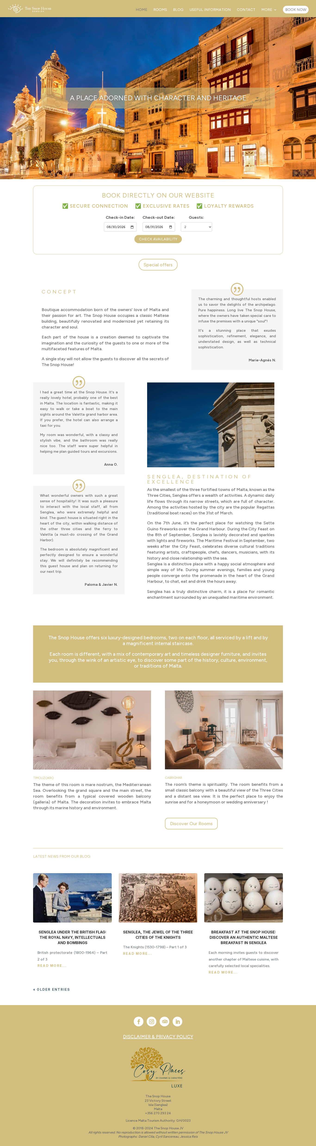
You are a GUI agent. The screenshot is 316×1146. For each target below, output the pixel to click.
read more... (52, 966)
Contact (246, 10)
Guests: (196, 217)
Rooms (160, 10)
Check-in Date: (120, 217)
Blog (178, 10)
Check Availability (158, 239)
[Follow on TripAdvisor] (164, 1021)
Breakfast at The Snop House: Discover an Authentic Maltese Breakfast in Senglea (244, 937)
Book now (295, 9)
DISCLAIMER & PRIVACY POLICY (158, 1036)
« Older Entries (51, 989)
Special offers (158, 264)
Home (141, 10)
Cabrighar (173, 778)
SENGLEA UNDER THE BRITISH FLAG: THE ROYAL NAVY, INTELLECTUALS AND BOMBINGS (72, 937)
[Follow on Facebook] (138, 1021)
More (266, 10)
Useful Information (210, 10)
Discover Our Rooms (191, 823)
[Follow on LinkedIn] (177, 1021)
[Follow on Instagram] (151, 1021)
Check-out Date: (159, 217)
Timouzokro (43, 778)
